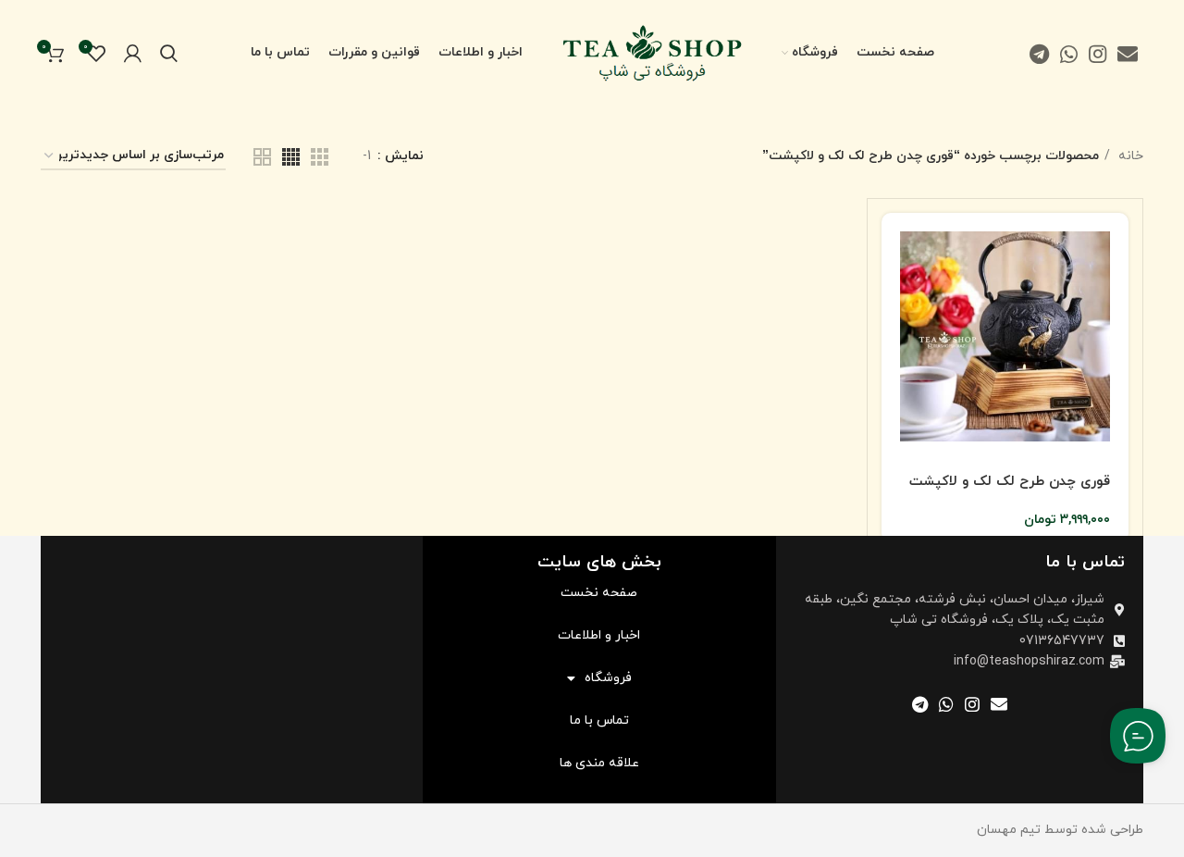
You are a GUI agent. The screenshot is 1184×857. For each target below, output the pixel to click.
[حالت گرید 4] (291, 157)
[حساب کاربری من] (133, 53)
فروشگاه (608, 678)
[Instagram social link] (1097, 53)
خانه (1129, 156)
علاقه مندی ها (599, 763)
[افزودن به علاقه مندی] (895, 335)
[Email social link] (1127, 53)
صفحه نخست (599, 593)
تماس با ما (599, 720)
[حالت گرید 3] (319, 157)
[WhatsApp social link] (1068, 53)
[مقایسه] (895, 294)
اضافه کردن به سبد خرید (895, 247)
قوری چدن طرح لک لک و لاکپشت (1009, 481)
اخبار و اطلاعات (599, 635)
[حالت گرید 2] (262, 157)
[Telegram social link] (1039, 53)
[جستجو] (169, 53)
